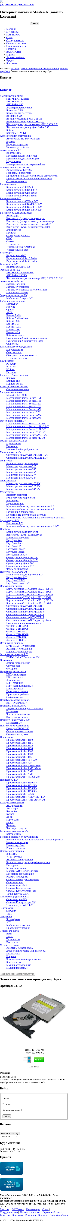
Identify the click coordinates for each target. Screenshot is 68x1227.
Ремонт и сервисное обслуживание (40, 68)
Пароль (6, 1104)
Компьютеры (13, 34)
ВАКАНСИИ (13, 51)
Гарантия (11, 48)
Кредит (10, 60)
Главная (15, 68)
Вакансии (30, 1215)
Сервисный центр (16, 46)
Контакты (11, 63)
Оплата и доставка (16, 43)
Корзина (10, 54)
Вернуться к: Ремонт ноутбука (17, 973)
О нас (9, 37)
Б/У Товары (18, 1209)
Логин (6, 1098)
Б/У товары (12, 31)
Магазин (11, 29)
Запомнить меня (11, 1110)
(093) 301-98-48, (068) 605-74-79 (17, 4)
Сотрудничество (15, 40)
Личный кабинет (15, 57)
